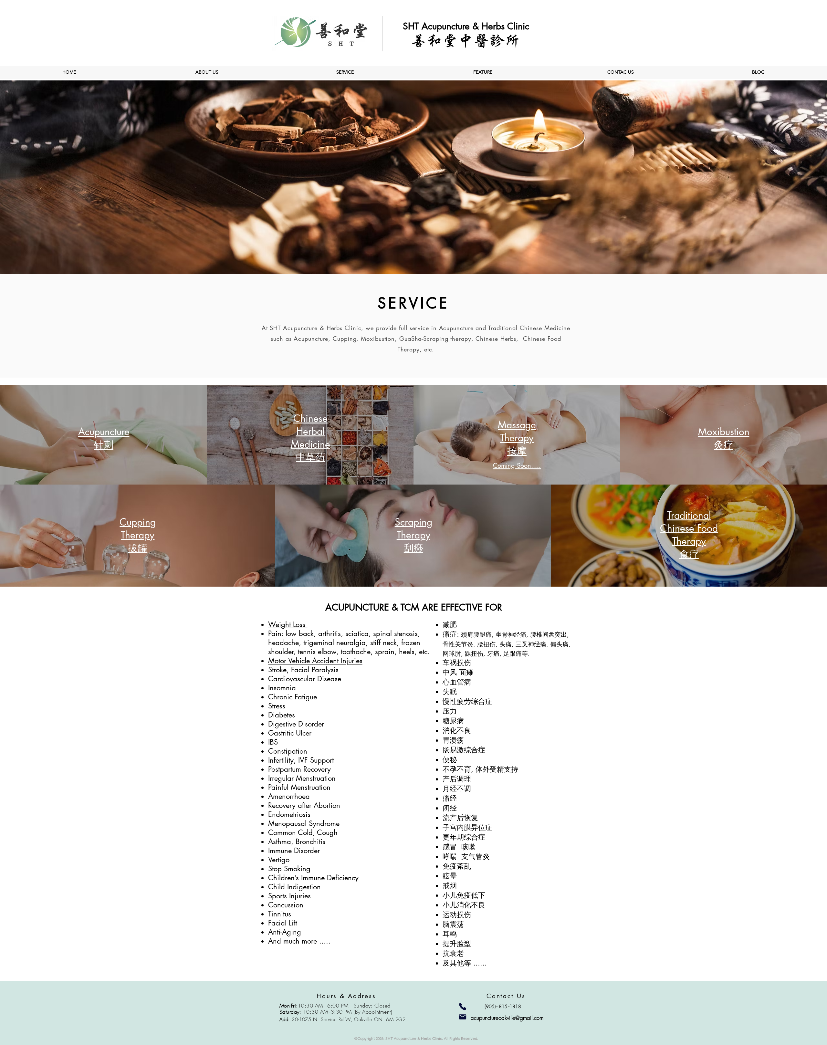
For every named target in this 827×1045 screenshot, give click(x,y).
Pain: (277, 633)
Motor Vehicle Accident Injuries (315, 660)
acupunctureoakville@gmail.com (507, 1017)
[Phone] (462, 1006)
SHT (412, 26)
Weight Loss (288, 624)
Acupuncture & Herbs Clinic (475, 26)
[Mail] (462, 1017)
